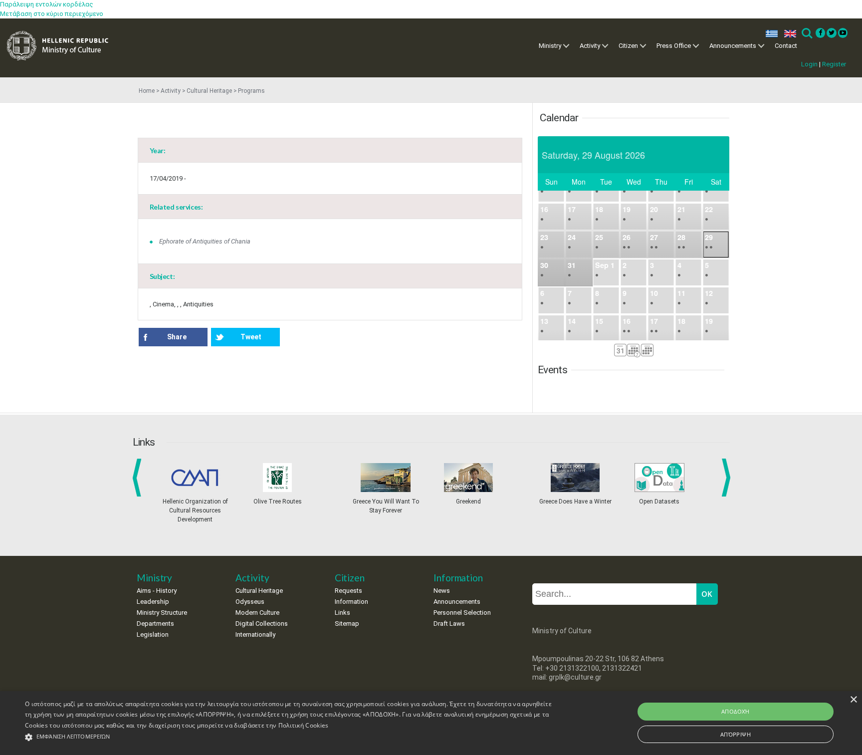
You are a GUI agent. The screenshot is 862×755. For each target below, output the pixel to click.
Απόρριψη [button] (735, 734)
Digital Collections (261, 623)
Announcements (732, 45)
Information (351, 601)
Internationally (255, 634)
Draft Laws (449, 623)
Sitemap (347, 623)
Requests (348, 590)
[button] (289, 737)
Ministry (550, 45)
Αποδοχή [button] (735, 711)
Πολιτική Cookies (303, 725)
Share (177, 337)
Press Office (673, 45)
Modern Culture (257, 612)
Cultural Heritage (209, 90)
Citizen (628, 45)
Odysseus (249, 601)
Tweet (250, 337)
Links (342, 612)
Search (806, 33)
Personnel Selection (462, 612)
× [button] (853, 700)
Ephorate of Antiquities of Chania (204, 241)
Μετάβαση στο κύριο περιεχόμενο (51, 13)
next (728, 478)
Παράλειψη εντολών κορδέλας (46, 4)
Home (147, 90)
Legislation (153, 634)
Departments (155, 623)
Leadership (153, 601)
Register (834, 64)
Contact (786, 45)
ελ (770, 33)
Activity (590, 45)
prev (139, 478)
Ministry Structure (162, 612)
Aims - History (157, 590)
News (441, 590)
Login (809, 64)
